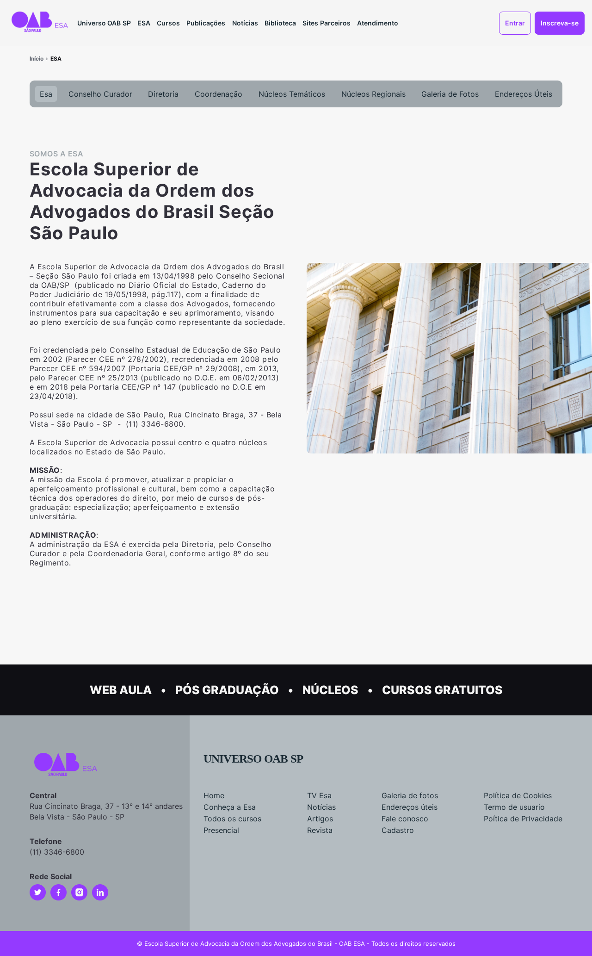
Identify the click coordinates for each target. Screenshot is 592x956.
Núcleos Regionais (373, 94)
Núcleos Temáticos (292, 94)
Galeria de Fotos (450, 94)
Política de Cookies (518, 795)
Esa (46, 94)
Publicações (205, 23)
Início (36, 58)
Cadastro (398, 830)
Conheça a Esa (230, 807)
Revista (320, 830)
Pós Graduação (227, 690)
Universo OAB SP (104, 23)
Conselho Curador (100, 94)
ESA (143, 23)
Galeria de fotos (410, 795)
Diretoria (163, 94)
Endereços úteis (410, 807)
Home (214, 795)
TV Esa (319, 795)
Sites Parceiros (326, 23)
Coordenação (218, 94)
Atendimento (377, 23)
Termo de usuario (514, 807)
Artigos (320, 818)
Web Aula (121, 690)
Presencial (221, 830)
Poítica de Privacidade (523, 818)
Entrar (515, 23)
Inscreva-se (560, 23)
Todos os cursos (232, 818)
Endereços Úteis (523, 94)
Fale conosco (405, 818)
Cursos (168, 23)
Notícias (245, 23)
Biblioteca (280, 23)
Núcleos (330, 690)
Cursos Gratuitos (442, 690)
